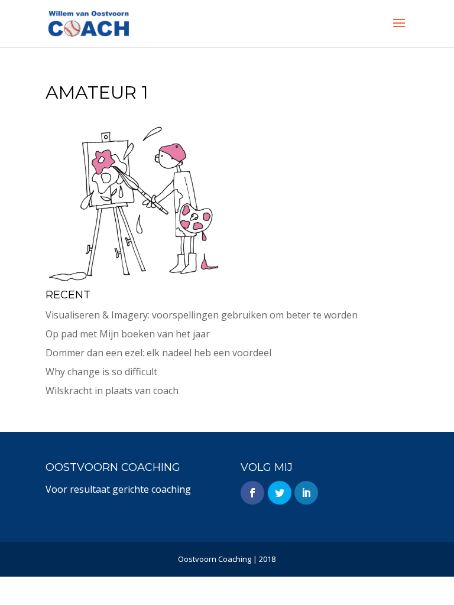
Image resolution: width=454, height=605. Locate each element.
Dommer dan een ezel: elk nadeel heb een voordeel (158, 352)
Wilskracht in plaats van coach (112, 390)
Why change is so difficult (101, 371)
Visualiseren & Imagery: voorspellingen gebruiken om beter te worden (202, 314)
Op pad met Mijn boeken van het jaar (128, 333)
